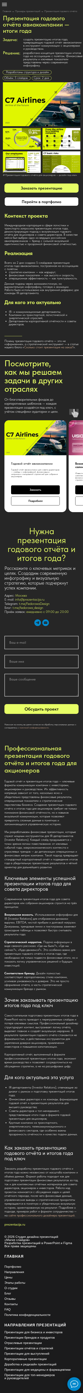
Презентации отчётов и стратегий (28, 1348)
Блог (7, 1293)
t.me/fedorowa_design (28, 608)
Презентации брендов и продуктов (29, 1337)
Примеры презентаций (27, 11)
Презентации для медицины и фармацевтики (37, 1369)
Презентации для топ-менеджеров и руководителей (29, 1376)
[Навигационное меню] (4, 4)
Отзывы (9, 1298)
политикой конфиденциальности (34, 727)
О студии (10, 1288)
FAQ (7, 1309)
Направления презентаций (35, 1325)
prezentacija (12, 1224)
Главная (7, 11)
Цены (8, 1277)
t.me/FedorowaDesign (34, 604)
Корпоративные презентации (25, 1359)
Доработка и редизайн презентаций (30, 1364)
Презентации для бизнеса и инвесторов (33, 1332)
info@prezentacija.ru (29, 599)
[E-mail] (45, 622)
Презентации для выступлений (26, 1353)
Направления (14, 1272)
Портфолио (12, 1266)
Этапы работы (14, 1282)
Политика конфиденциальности (27, 1315)
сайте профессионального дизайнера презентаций (41, 1215)
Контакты (11, 1304)
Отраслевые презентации (23, 1343)
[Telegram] (37, 622)
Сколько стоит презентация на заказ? (48, 347)
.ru (23, 1224)
